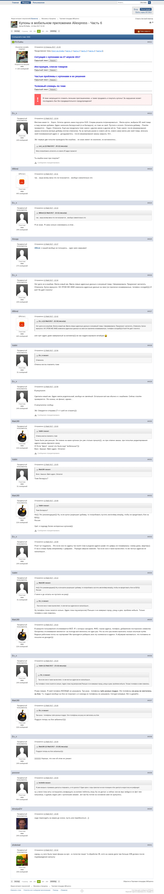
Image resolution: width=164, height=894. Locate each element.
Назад (16, 31)
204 (47, 31)
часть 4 (92, 51)
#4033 (149, 537)
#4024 (149, 203)
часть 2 (77, 51)
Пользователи (38, 3)
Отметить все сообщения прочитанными (37, 890)
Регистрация (146, 9)
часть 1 (69, 51)
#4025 (149, 239)
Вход (136, 9)
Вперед (53, 31)
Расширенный (152, 3)
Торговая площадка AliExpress (61, 886)
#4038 (149, 737)
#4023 (149, 169)
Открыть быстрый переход (144, 18)
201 (35, 31)
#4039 (149, 773)
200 (31, 31)
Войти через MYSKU (144, 12)
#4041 (149, 845)
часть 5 (100, 51)
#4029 (149, 381)
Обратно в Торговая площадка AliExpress (138, 881)
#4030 (149, 421)
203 (43, 31)
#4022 (149, 113)
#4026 (149, 275)
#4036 (149, 656)
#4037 (149, 700)
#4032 (149, 496)
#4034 (149, 573)
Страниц (25, 31)
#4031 (149, 459)
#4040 (149, 809)
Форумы (25, 3)
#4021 (149, 42)
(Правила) (64, 890)
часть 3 (84, 51)
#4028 (149, 345)
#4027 (149, 311)
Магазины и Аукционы (40, 886)
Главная (15, 3)
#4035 (149, 620)
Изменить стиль (16, 890)
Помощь (55, 890)
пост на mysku (58, 51)
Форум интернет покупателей (20, 886)
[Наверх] (82, 890)
